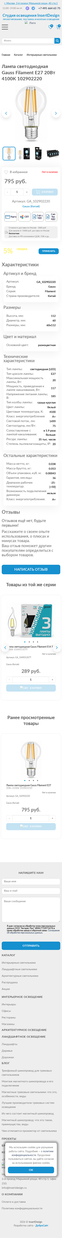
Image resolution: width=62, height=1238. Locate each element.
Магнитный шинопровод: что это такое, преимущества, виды (27, 1122)
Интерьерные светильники (19, 962)
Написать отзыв (31, 569)
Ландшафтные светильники (19, 969)
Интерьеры (9, 1004)
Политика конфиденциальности (22, 1208)
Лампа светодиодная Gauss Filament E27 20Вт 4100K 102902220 (28, 787)
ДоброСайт (41, 1226)
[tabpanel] (31, 621)
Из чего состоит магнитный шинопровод (28, 1113)
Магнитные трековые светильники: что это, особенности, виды (29, 1094)
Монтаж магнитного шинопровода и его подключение (27, 1083)
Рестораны (9, 1017)
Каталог (8, 955)
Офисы (6, 1011)
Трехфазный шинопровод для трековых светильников (27, 1072)
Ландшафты (9, 1044)
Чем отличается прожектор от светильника (29, 1131)
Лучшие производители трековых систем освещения (28, 1104)
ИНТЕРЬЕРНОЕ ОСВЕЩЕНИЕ (22, 997)
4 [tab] (37, 641)
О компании (12, 1194)
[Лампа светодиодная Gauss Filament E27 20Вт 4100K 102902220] (31, 113)
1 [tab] (25, 642)
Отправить (31, 945)
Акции (6, 989)
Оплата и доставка (14, 1201)
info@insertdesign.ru (14, 1187)
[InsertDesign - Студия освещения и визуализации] (31, 27)
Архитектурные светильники (20, 975)
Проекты (9, 1138)
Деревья (7, 1050)
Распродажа (10, 982)
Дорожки (8, 1057)
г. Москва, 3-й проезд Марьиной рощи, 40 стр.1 (31, 3)
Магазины (8, 1024)
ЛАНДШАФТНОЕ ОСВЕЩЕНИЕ (23, 1036)
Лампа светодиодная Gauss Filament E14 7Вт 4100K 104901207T (31, 648)
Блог (6, 1063)
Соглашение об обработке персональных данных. (33, 931)
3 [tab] (33, 641)
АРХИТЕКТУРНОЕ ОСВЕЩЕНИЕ (24, 1030)
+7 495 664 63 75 (49, 8)
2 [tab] (29, 641)
